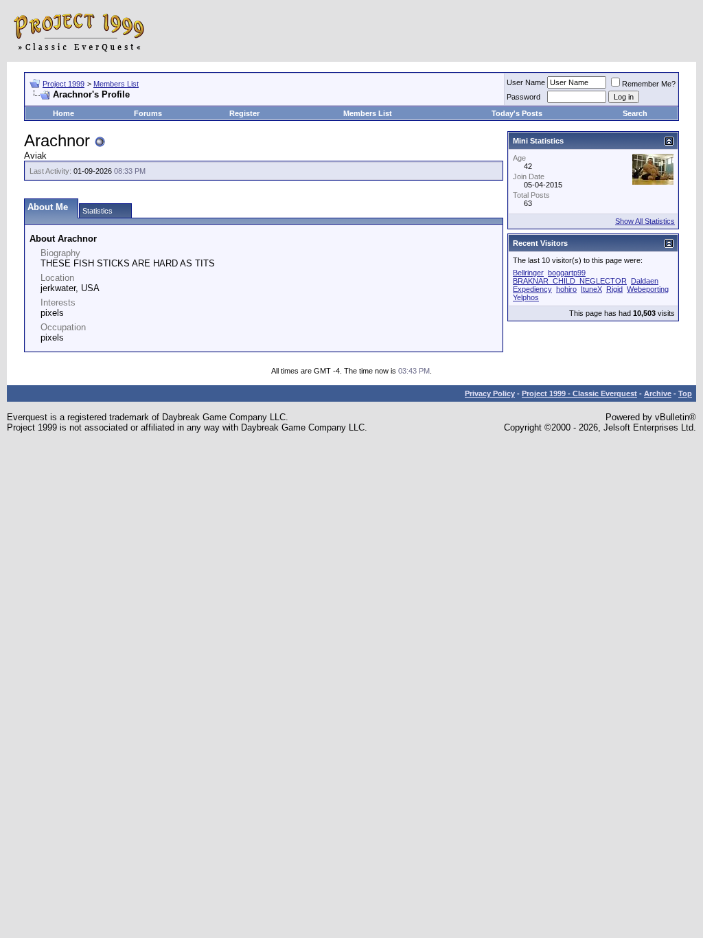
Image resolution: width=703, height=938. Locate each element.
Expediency (532, 289)
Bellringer (528, 272)
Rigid (614, 289)
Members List (116, 84)
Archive (657, 393)
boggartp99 (567, 272)
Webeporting (648, 289)
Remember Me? (649, 84)
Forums (148, 113)
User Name (526, 82)
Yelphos (526, 297)
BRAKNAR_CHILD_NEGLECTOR (570, 281)
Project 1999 (63, 84)
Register (244, 113)
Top (685, 393)
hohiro (566, 289)
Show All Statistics (645, 221)
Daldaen (644, 281)
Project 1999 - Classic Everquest (579, 393)
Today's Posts (517, 113)
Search (635, 113)
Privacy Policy (490, 393)
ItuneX (591, 289)
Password (523, 97)
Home (63, 113)
